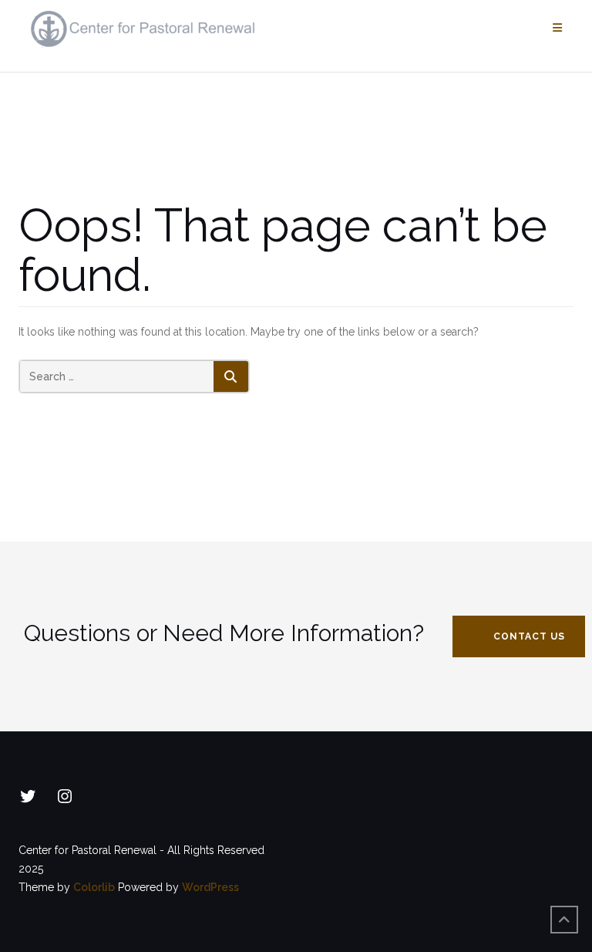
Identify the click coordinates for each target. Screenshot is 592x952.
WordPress (210, 887)
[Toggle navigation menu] (557, 28)
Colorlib (94, 887)
